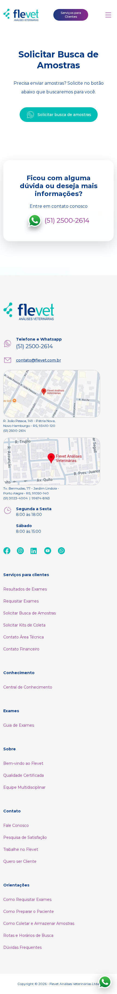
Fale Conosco (16, 825)
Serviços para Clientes (71, 14)
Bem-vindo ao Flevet (23, 763)
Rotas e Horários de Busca (28, 935)
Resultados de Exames (25, 589)
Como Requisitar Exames (27, 899)
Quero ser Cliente (19, 861)
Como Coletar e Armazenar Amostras (38, 923)
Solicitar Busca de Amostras (29, 613)
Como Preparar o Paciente (28, 911)
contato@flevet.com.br (38, 360)
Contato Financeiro (21, 649)
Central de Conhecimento (27, 687)
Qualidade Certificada (23, 775)
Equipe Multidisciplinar (24, 787)
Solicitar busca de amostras (64, 114)
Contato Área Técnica (23, 637)
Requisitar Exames (21, 601)
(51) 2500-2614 (67, 220)
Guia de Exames (18, 725)
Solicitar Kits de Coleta (24, 625)
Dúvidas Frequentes (22, 947)
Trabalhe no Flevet (20, 849)
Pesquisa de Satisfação (25, 837)
